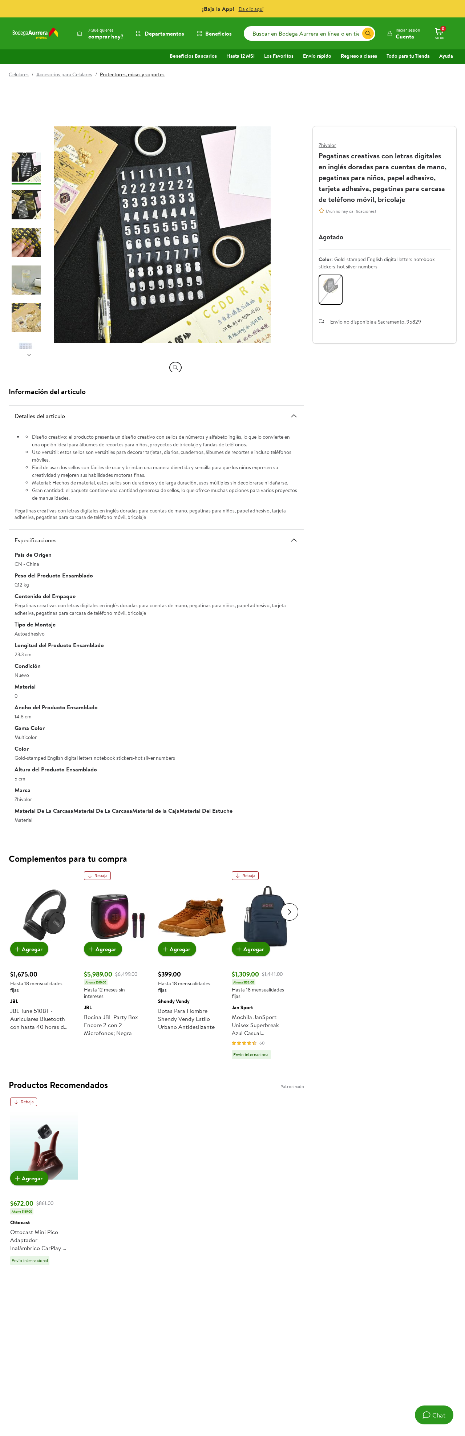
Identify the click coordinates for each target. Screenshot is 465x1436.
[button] (403, 33)
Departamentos (164, 33)
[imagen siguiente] (29, 354)
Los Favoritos (279, 56)
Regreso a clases (359, 56)
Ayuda (446, 56)
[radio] (331, 290)
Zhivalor (327, 145)
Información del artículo (47, 391)
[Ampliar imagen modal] (175, 367)
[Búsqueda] (368, 33)
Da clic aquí (251, 9)
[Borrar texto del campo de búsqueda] (356, 33)
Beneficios (218, 33)
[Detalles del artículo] (294, 416)
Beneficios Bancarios (193, 56)
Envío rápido (317, 56)
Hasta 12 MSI (240, 56)
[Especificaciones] (294, 540)
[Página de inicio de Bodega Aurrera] (35, 33)
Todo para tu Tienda (408, 56)
